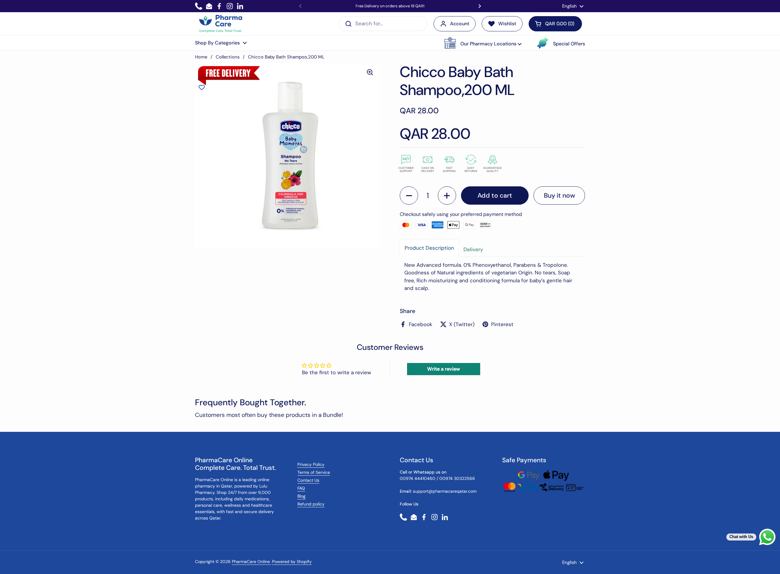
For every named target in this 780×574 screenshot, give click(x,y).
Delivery (473, 249)
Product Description (429, 248)
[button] (483, 43)
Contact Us (308, 480)
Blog (301, 496)
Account (459, 23)
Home (201, 57)
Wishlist (507, 23)
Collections (227, 57)
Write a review (443, 369)
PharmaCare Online (251, 561)
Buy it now (559, 195)
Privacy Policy (310, 464)
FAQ (301, 488)
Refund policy (310, 504)
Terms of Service (313, 472)
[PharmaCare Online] (221, 24)
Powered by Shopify (292, 561)
